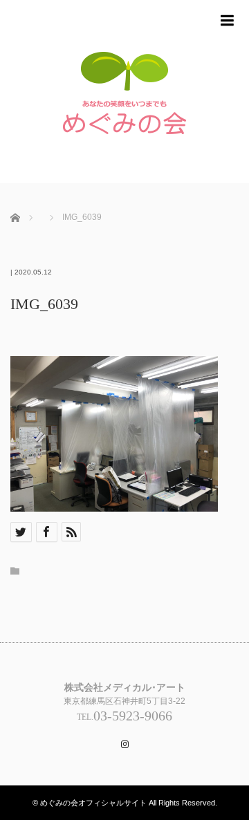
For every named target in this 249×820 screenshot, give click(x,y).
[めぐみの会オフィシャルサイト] (124, 98)
